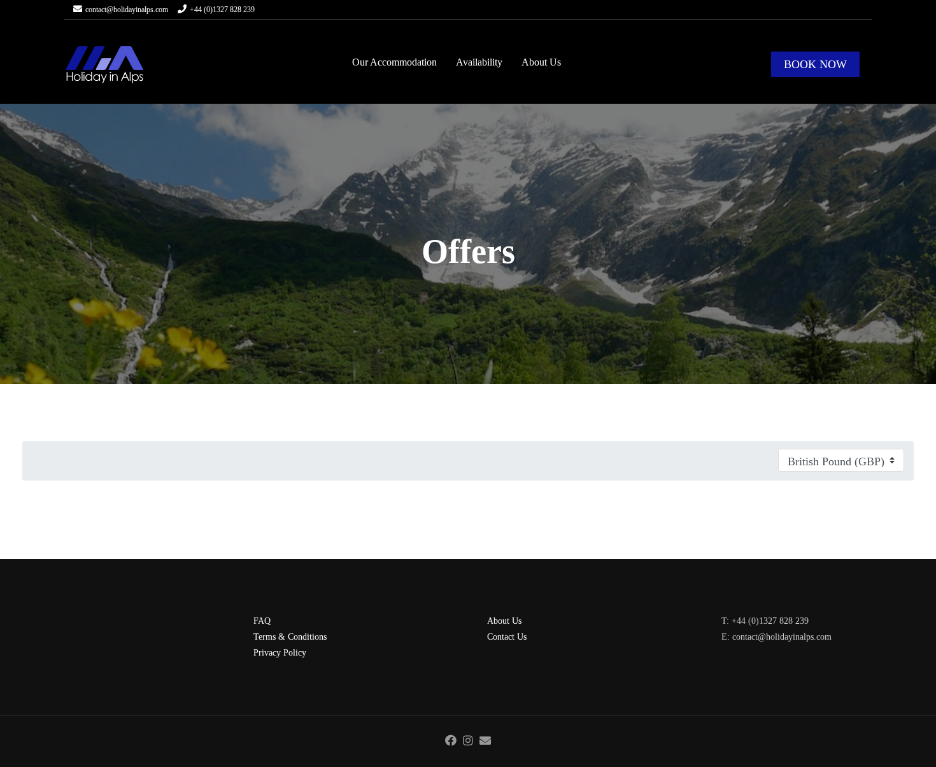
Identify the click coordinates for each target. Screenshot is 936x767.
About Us (541, 62)
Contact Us (507, 637)
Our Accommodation (394, 62)
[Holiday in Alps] (104, 64)
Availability (479, 62)
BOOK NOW (815, 64)
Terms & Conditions (290, 637)
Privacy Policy (279, 653)
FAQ (262, 621)
